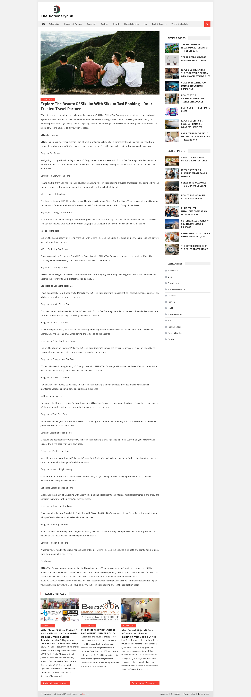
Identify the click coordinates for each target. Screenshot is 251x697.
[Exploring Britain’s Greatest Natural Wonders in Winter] (172, 124)
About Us (164, 693)
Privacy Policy (189, 693)
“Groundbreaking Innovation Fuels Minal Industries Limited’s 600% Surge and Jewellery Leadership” (57, 683)
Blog (170, 276)
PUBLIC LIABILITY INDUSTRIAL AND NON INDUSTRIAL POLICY (98, 631)
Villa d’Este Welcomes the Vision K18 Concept (193, 184)
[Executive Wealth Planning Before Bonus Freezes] (172, 173)
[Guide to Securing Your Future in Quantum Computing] (172, 86)
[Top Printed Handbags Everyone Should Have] (172, 60)
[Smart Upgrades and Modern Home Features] (172, 161)
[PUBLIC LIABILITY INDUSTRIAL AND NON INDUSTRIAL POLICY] (100, 610)
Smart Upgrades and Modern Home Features (194, 159)
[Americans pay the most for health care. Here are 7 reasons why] (172, 137)
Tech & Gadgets (159, 23)
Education (91, 23)
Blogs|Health (173, 283)
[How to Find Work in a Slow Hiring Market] (172, 199)
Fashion (104, 23)
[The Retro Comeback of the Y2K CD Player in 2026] (172, 249)
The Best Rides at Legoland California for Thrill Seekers (194, 48)
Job (145, 23)
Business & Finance (73, 23)
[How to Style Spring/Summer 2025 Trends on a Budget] (172, 98)
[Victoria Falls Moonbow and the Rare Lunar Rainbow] (172, 224)
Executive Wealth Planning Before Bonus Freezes (194, 173)
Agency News (48, 99)
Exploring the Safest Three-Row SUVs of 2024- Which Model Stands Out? (195, 73)
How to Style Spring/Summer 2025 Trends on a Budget (192, 98)
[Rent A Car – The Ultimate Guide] (172, 111)
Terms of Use (203, 693)
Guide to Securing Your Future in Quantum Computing (194, 86)
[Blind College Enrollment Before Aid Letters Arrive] (172, 211)
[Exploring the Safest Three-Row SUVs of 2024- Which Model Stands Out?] (172, 73)
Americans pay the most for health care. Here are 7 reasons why (195, 136)
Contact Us (175, 693)
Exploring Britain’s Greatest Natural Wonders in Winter (192, 124)
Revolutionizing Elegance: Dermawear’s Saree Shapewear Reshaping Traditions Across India (145, 683)
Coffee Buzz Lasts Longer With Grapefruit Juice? (195, 235)
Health (116, 23)
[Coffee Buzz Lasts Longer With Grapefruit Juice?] (172, 237)
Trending (171, 339)
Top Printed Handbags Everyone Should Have (193, 59)
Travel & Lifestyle (179, 23)
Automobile (54, 23)
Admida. (85, 693)
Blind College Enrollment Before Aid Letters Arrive (194, 211)
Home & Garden (131, 23)
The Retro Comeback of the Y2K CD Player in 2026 (194, 247)
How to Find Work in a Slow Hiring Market (193, 197)
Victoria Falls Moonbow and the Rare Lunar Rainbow (195, 224)
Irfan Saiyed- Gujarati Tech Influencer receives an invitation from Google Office (138, 633)
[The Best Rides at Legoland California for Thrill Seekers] (172, 48)
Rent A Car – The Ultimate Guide (195, 109)
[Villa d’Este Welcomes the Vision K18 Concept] (172, 186)
